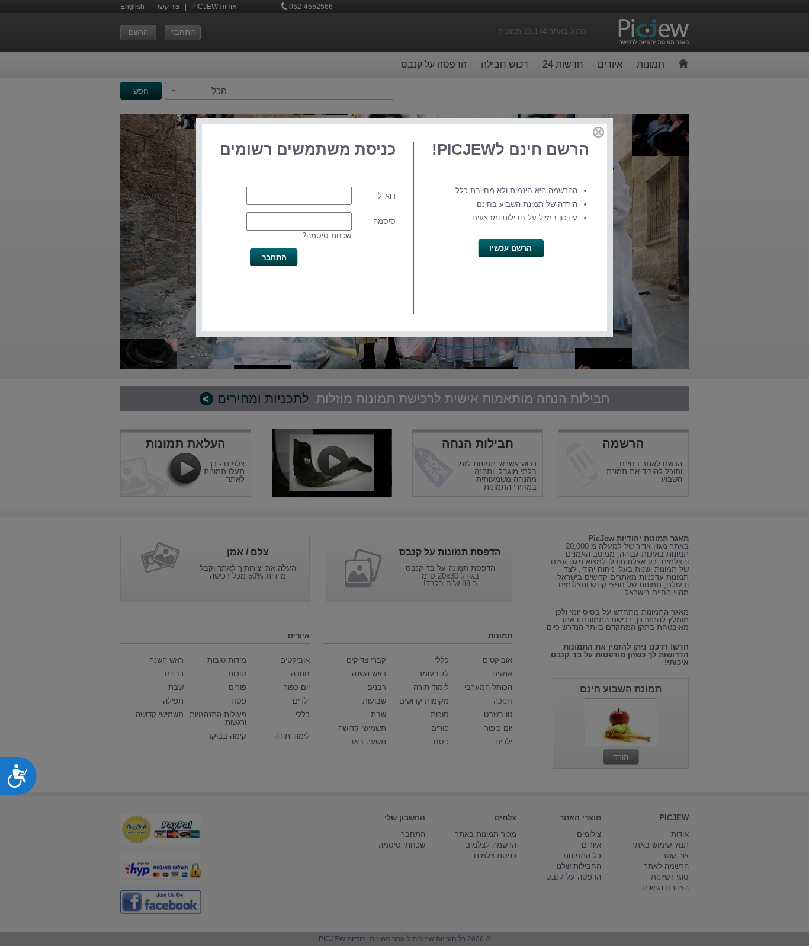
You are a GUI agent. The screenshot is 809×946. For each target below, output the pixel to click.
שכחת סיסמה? (326, 235)
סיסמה (384, 221)
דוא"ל (387, 196)
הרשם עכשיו (510, 248)
